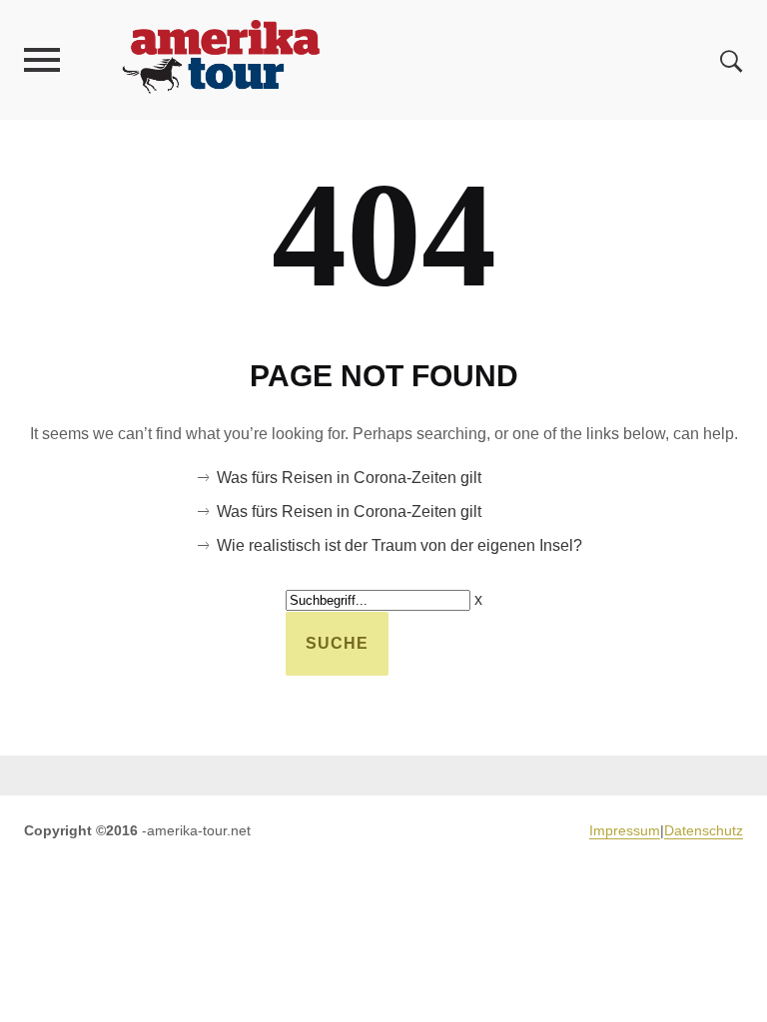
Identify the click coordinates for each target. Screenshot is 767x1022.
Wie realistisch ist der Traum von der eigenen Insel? (399, 545)
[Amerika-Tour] (220, 59)
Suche (337, 643)
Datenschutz (703, 830)
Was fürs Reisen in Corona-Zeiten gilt (349, 477)
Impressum (624, 830)
